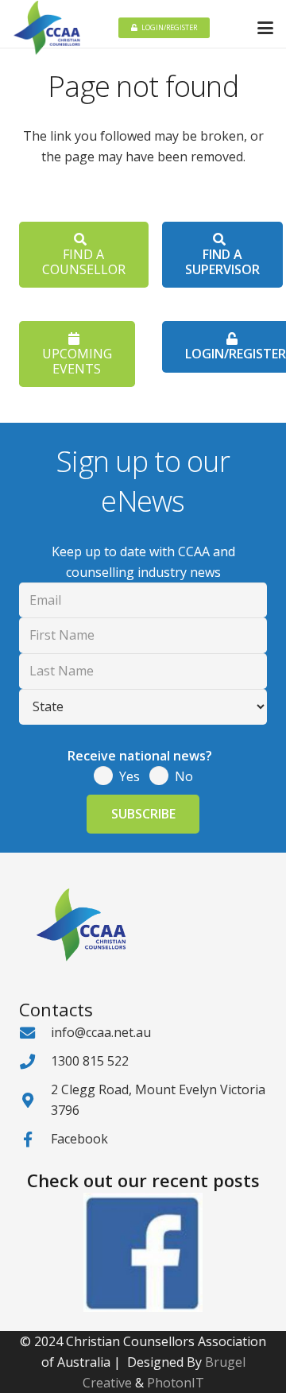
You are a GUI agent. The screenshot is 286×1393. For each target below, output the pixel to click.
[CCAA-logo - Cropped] (47, 28)
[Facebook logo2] (143, 1252)
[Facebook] (35, 1139)
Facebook (79, 1138)
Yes (129, 776)
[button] (265, 28)
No (184, 776)
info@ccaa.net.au (101, 1032)
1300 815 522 (90, 1061)
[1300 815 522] (35, 1061)
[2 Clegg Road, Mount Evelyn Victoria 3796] (35, 1100)
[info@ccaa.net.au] (35, 1032)
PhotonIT (175, 1382)
